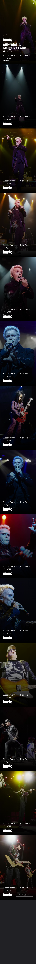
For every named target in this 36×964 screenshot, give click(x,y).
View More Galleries (24, 895)
